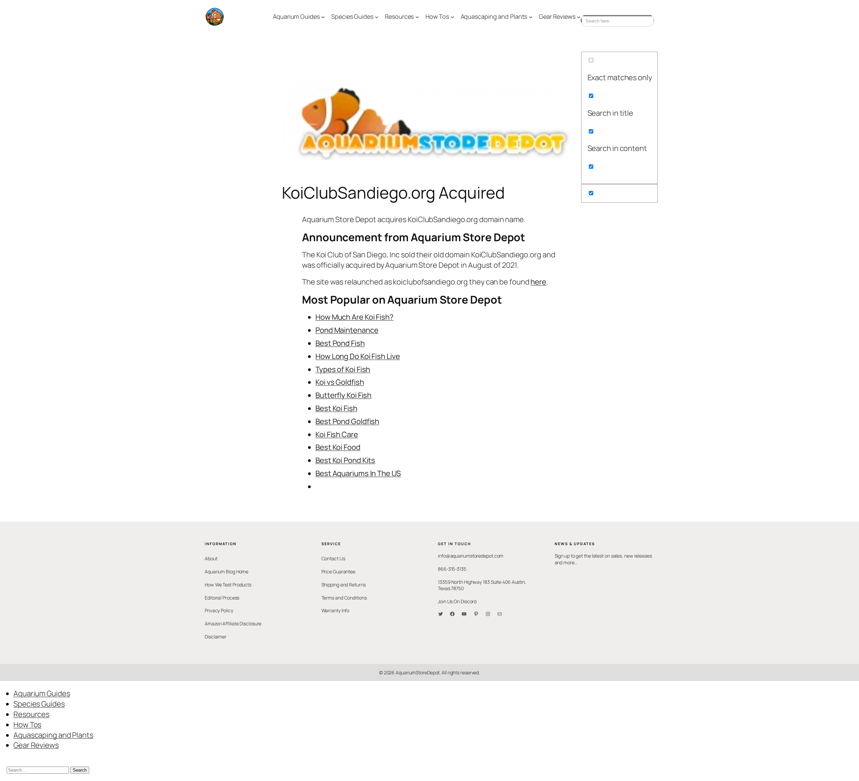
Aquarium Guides (41, 693)
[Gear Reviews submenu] (578, 17)
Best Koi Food (337, 447)
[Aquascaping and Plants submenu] (531, 17)
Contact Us (333, 558)
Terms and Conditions (344, 597)
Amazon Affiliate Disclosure (233, 623)
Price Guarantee (338, 571)
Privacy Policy (219, 610)
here (538, 282)
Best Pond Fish (340, 343)
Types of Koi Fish (342, 369)
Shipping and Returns (343, 584)
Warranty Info (335, 610)
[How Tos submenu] (452, 17)
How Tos (27, 725)
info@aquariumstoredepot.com (470, 556)
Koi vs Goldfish (339, 382)
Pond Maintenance (346, 330)
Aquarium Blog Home (226, 571)
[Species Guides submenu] (376, 17)
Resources (31, 714)
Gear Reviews (36, 745)
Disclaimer (215, 636)
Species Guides (39, 704)
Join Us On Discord (457, 601)
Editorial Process (222, 597)
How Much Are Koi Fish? (354, 317)
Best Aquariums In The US (358, 473)
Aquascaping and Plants (53, 735)
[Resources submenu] (417, 17)
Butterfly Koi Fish (343, 395)
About (211, 558)
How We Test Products (228, 584)
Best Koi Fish (336, 408)
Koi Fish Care (336, 434)
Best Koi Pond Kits (345, 460)
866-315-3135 (452, 569)
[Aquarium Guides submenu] (323, 17)
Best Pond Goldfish (347, 421)
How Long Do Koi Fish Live (357, 356)
